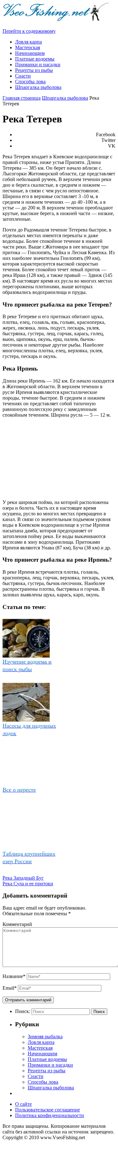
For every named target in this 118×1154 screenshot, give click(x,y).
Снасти (35, 1076)
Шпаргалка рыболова (65, 98)
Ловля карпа (41, 1042)
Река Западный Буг (23, 878)
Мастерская (40, 1048)
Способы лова (43, 1082)
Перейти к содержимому (29, 31)
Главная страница (22, 98)
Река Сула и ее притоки (28, 883)
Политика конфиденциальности (49, 1115)
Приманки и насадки (50, 1065)
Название (14, 976)
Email (10, 988)
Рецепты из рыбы (46, 1070)
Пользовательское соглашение (47, 1109)
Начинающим (42, 1053)
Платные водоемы (47, 1059)
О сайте (23, 1104)
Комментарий (17, 924)
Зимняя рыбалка (45, 1036)
